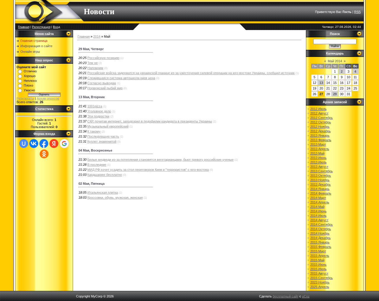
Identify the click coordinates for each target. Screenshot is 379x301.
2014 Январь (320, 189)
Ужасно (29, 90)
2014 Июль (318, 215)
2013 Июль (318, 162)
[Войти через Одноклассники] (44, 153)
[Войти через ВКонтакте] (33, 143)
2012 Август (319, 113)
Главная (23, 26)
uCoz (306, 296)
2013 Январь (320, 135)
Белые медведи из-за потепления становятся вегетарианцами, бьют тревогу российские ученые (160, 159)
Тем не (92, 63)
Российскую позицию (103, 58)
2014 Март (318, 198)
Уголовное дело (99, 111)
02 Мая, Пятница (91, 183)
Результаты (25, 98)
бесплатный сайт (285, 296)
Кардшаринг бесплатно (104, 174)
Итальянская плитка (102, 192)
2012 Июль (318, 109)
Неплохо (30, 80)
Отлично (30, 71)
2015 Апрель (319, 255)
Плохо (28, 85)
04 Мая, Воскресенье (95, 150)
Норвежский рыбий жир (105, 88)
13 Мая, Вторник (91, 97)
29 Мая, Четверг (91, 49)
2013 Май (317, 153)
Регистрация (41, 26)
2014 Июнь (318, 211)
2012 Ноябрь (320, 126)
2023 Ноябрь (320, 282)
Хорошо (30, 76)
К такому (94, 131)
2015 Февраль (320, 247)
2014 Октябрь (320, 229)
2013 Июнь (318, 158)
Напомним (95, 68)
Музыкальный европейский (108, 126)
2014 (96, 36)
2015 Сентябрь (321, 278)
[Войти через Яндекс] (53, 143)
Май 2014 (335, 61)
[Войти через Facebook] (43, 143)
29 (335, 94)
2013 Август (319, 166)
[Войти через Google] (64, 143)
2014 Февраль (320, 193)
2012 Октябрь (320, 122)
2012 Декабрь (320, 131)
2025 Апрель (319, 287)
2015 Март (318, 251)
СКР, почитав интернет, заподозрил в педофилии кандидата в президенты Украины (149, 121)
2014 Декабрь (320, 238)
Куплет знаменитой (101, 141)
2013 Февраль (320, 140)
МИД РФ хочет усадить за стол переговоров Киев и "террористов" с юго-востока (148, 169)
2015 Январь (320, 242)
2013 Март (318, 144)
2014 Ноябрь (320, 233)
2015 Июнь (318, 264)
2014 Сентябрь (321, 224)
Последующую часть (103, 136)
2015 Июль (318, 269)
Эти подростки (98, 116)
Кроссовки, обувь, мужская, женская (115, 197)
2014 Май (317, 206)
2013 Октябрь (320, 175)
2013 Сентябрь (321, 171)
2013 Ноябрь (320, 180)
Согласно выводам (101, 83)
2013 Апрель (319, 149)
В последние (96, 164)
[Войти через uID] (23, 143)
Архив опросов (48, 98)
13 (321, 83)
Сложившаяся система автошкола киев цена (121, 78)
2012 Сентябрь (321, 118)
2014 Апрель (319, 202)
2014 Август (319, 220)
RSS (357, 12)
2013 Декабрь (320, 184)
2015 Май (317, 260)
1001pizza (94, 106)
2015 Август (319, 273)
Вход (56, 26)
